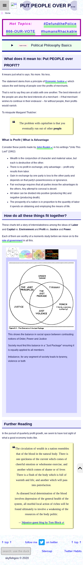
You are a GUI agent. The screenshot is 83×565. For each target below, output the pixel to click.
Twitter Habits (73, 551)
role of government (12, 240)
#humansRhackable (59, 31)
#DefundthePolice (60, 24)
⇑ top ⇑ (6, 542)
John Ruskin (43, 147)
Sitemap (47, 551)
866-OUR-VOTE (20, 31)
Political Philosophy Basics (51, 45)
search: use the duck (16, 551)
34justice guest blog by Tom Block (41, 522)
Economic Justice (54, 81)
